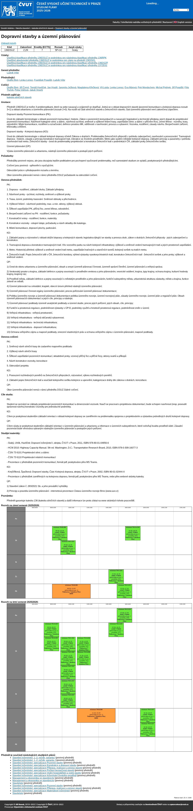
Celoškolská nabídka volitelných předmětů (141, 22)
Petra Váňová (21, 90)
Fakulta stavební (23, 28)
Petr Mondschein (146, 87)
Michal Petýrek (163, 87)
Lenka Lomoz (26, 80)
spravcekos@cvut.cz (179, 804)
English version (184, 22)
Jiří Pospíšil (177, 87)
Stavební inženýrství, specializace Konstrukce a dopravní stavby (44, 765)
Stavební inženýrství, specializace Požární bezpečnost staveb (43, 770)
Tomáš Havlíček (38, 87)
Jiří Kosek (20, 804)
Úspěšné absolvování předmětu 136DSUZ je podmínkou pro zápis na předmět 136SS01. (51, 60)
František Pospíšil (43, 80)
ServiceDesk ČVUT (153, 804)
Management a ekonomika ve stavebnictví (33, 778)
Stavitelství (17, 783)
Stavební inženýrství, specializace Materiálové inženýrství (41, 791)
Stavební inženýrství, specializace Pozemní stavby (37, 763)
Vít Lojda (104, 87)
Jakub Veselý (36, 90)
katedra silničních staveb (42, 28)
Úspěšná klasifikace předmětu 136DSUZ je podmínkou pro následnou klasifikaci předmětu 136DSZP (57, 63)
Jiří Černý (24, 87)
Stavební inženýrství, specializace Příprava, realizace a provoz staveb (47, 768)
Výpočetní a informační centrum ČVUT (31, 807)
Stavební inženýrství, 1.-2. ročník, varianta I (33, 757)
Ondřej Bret (12, 80)
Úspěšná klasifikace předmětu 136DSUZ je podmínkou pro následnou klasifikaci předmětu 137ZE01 (57, 65)
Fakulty (116, 22)
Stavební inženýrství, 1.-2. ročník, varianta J (34, 760)
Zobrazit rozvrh (8, 43)
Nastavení (168, 22)
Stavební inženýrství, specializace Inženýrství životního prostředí (44, 775)
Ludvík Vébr (13, 73)
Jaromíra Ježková (67, 87)
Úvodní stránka (7, 28)
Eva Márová (131, 87)
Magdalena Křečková (88, 87)
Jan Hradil (52, 87)
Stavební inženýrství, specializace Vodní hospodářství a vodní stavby (46, 773)
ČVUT (50, 804)
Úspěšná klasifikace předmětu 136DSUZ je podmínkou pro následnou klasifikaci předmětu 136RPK (57, 58)
